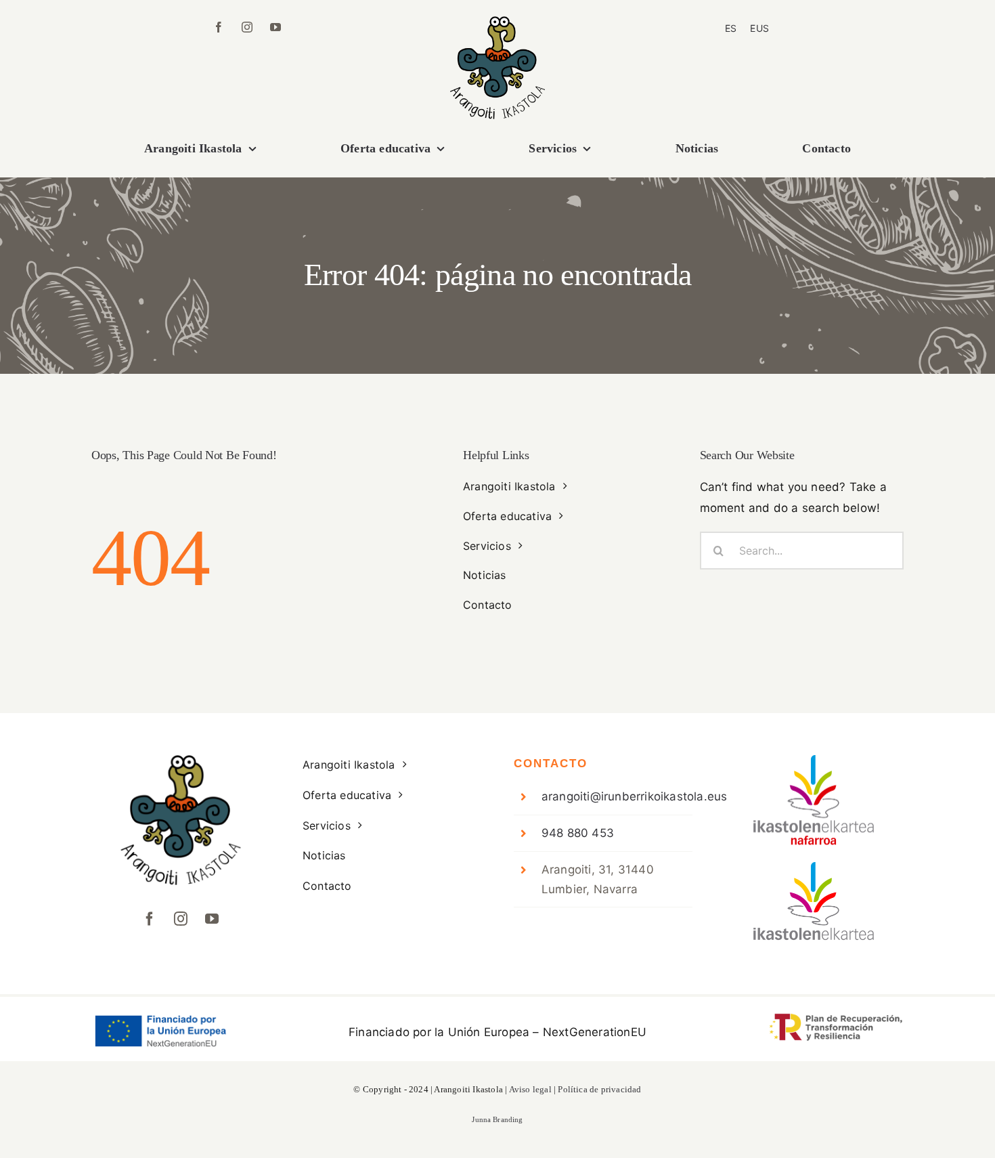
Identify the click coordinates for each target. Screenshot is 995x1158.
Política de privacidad (599, 1089)
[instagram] (247, 27)
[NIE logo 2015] (814, 760)
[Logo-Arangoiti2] (497, 21)
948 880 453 (577, 833)
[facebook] (218, 27)
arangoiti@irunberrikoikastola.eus (634, 796)
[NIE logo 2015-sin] (814, 867)
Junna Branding (497, 1119)
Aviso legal (530, 1089)
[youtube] (275, 27)
